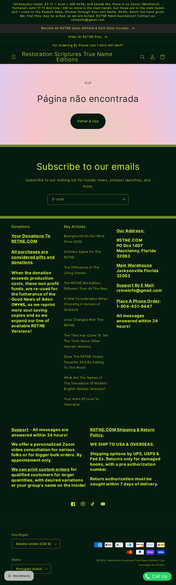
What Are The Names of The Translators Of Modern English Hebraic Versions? (85, 383)
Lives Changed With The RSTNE (83, 322)
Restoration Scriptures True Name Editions (132, 560)
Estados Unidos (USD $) (33, 544)
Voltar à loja (88, 121)
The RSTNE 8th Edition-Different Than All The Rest (86, 286)
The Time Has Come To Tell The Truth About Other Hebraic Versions (86, 341)
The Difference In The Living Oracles (81, 270)
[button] (13, 57)
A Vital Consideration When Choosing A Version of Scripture (86, 304)
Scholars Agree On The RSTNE (82, 254)
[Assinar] (123, 199)
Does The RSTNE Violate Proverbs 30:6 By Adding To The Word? (84, 362)
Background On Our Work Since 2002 (84, 239)
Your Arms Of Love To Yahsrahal (81, 401)
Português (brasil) (29, 569)
